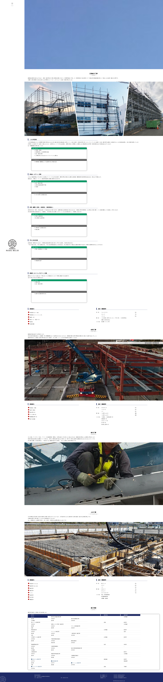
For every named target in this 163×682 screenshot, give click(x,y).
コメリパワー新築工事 (37, 666)
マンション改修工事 (77, 662)
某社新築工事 (55, 661)
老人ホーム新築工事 (37, 659)
